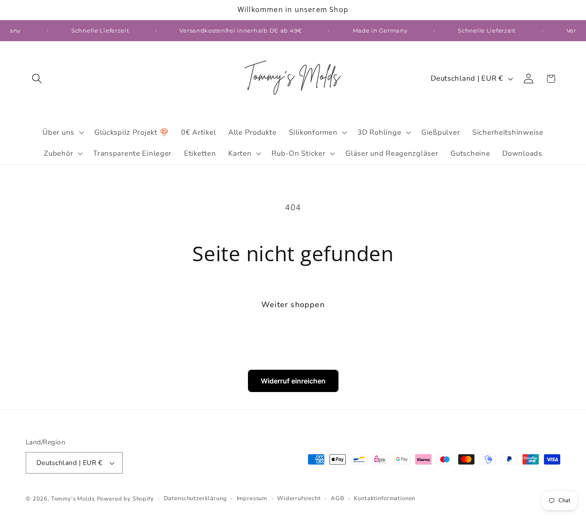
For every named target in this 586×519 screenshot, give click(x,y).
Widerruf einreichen (293, 381)
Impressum (252, 498)
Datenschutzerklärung (195, 498)
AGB (337, 498)
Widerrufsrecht (299, 498)
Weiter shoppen (293, 304)
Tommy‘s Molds (73, 499)
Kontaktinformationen (384, 498)
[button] (37, 78)
